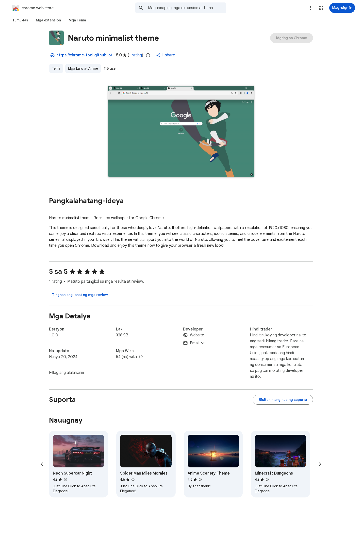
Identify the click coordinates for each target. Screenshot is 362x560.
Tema (56, 68)
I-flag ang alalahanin (66, 372)
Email (194, 343)
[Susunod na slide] (320, 464)
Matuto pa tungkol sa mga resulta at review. (105, 281)
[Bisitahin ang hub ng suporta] (283, 400)
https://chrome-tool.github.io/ (84, 55)
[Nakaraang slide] (42, 464)
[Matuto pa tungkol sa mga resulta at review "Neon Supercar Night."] (65, 479)
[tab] (20, 20)
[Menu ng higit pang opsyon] (310, 8)
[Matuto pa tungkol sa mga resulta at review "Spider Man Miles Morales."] (133, 479)
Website (197, 335)
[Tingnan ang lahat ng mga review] (80, 295)
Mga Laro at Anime (83, 68)
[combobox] (187, 8)
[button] (321, 8)
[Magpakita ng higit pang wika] (141, 357)
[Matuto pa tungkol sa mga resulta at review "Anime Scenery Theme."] (200, 479)
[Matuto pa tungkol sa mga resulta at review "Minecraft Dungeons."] (267, 479)
